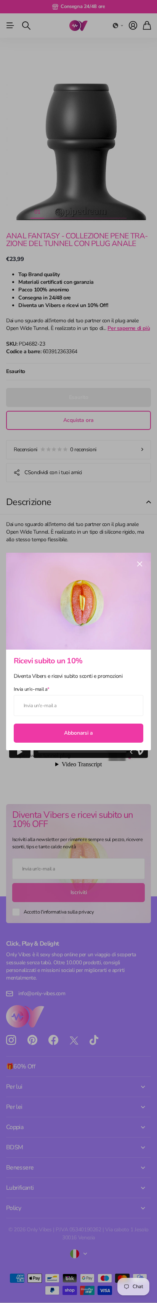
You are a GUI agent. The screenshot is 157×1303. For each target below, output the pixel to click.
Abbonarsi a (78, 732)
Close (139, 564)
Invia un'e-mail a (32, 688)
